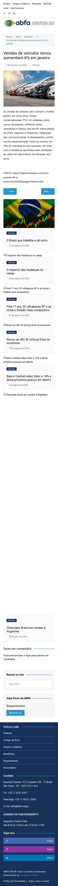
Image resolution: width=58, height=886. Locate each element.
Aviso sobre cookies (39, 881)
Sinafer (6, 3)
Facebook (4, 13)
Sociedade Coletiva (29, 875)
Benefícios (9, 754)
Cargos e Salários (21, 3)
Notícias (47, 3)
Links (5, 8)
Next (46, 191)
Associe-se (15, 712)
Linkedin (14, 13)
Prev (11, 191)
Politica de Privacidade (14, 881)
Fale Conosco (17, 8)
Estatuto (7, 733)
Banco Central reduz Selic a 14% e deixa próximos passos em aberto (29, 378)
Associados (9, 767)
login (28, 655)
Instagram (9, 13)
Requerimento (10, 760)
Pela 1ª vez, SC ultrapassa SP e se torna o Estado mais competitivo (29, 308)
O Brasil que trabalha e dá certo (27, 240)
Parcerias (36, 3)
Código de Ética (11, 740)
